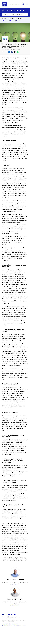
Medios (24, 626)
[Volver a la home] (4, 7)
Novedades (17, 626)
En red (12, 21)
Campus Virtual (6, 624)
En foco (5, 21)
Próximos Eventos (7, 626)
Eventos (18, 21)
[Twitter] (15, 52)
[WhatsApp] (18, 52)
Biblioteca (15, 624)
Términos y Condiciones (8, 618)
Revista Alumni (15, 10)
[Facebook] (12, 52)
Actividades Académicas (15, 19)
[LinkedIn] (9, 52)
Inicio (4, 19)
